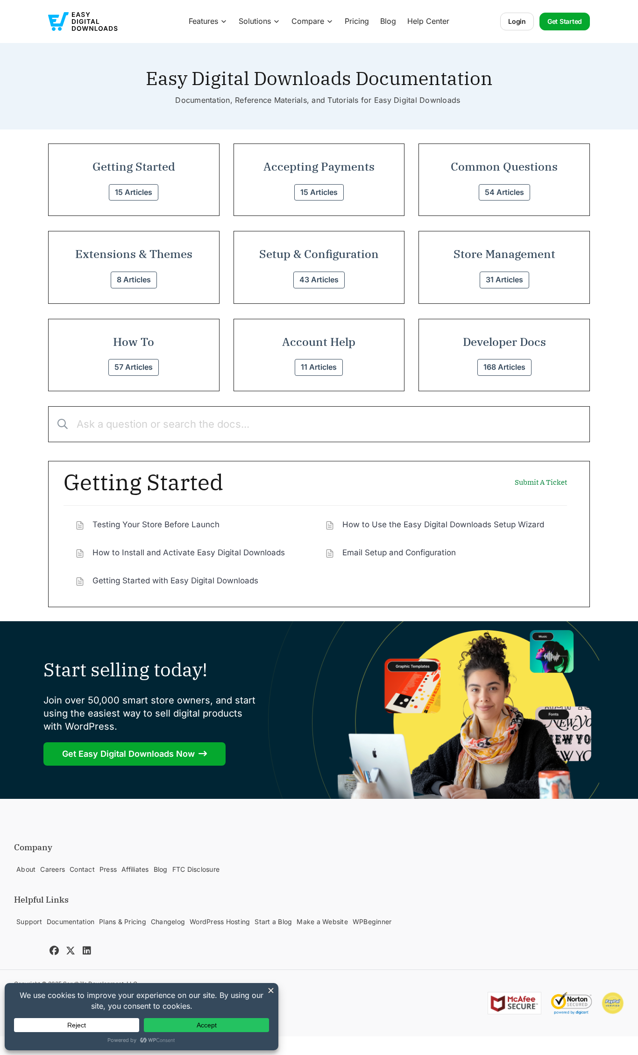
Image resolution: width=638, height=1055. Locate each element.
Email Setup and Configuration (399, 552)
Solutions (255, 21)
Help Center (428, 21)
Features (203, 21)
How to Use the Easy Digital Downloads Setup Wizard (443, 524)
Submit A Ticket (541, 482)
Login (517, 21)
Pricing (357, 21)
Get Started (564, 21)
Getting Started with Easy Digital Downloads (175, 580)
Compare (307, 21)
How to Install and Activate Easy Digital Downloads (188, 552)
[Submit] (59, 424)
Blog (388, 21)
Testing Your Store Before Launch (156, 524)
